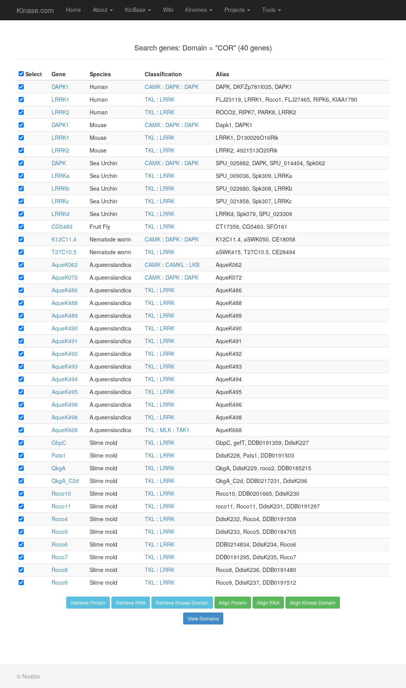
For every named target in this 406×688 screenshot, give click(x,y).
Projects (235, 10)
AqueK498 (65, 417)
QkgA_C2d (65, 481)
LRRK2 (60, 112)
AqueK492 (65, 354)
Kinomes (197, 10)
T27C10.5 (64, 252)
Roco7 (60, 557)
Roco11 (61, 506)
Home (73, 10)
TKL (150, 99)
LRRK (167, 99)
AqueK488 (65, 303)
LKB (194, 265)
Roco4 (60, 519)
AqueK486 (65, 290)
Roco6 (60, 544)
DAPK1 (60, 87)
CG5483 (62, 226)
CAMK (153, 87)
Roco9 (60, 582)
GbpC (59, 442)
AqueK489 (65, 315)
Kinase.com (35, 10)
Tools (269, 10)
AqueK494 (65, 379)
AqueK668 (65, 430)
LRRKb (60, 188)
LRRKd (60, 214)
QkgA (58, 468)
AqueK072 (65, 277)
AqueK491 (65, 341)
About (101, 10)
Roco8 (60, 570)
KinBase (136, 10)
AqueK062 (65, 265)
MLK (165, 430)
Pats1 (59, 455)
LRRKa (60, 176)
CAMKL (174, 265)
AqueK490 (65, 328)
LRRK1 (60, 99)
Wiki (168, 10)
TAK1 (183, 430)
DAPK (172, 87)
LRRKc (60, 201)
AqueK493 (65, 366)
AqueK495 (65, 392)
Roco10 (61, 493)
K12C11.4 (64, 239)
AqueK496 (65, 404)
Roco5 (60, 531)
